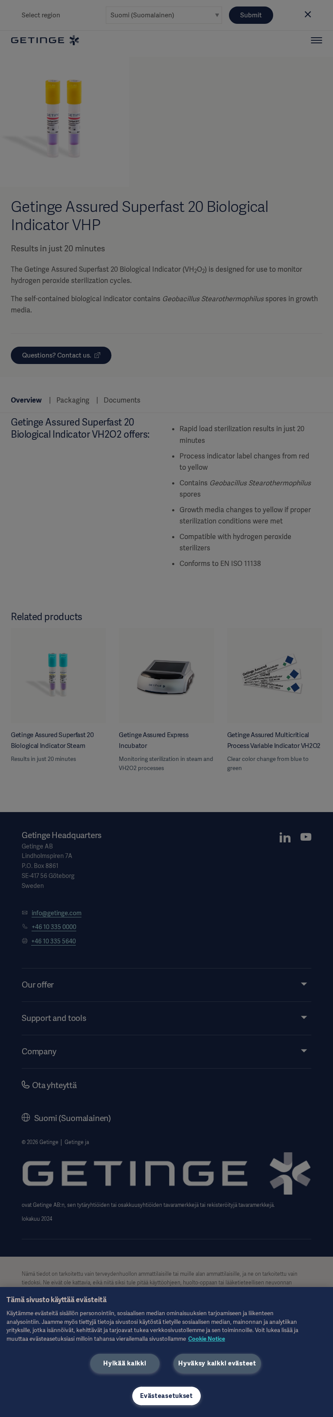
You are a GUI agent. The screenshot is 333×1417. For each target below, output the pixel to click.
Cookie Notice (206, 1338)
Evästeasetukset (166, 1396)
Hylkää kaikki (124, 1363)
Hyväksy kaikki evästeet (217, 1363)
